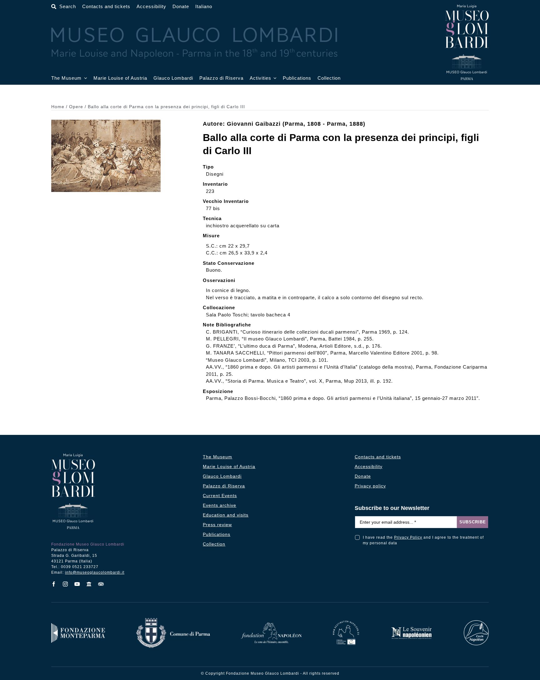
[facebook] (54, 584)
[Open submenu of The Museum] (84, 78)
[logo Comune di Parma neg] (173, 620)
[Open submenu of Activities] (274, 78)
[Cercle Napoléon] (476, 622)
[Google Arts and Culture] (89, 584)
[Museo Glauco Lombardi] (467, 7)
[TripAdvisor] (101, 584)
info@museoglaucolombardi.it (94, 572)
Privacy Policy (408, 537)
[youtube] (77, 584)
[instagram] (65, 584)
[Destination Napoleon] (346, 623)
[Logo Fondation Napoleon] (271, 624)
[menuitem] (203, 6)
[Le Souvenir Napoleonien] (411, 628)
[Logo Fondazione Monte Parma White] (78, 625)
